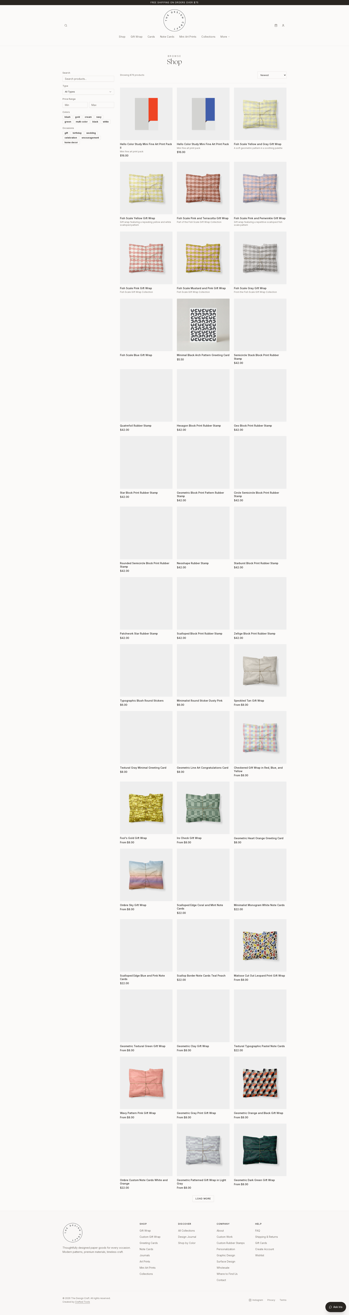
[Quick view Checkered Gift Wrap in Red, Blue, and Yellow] (239, 759)
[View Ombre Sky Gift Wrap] (146, 875)
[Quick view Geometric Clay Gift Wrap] (182, 1037)
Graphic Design (226, 1255)
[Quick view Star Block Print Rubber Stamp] (125, 484)
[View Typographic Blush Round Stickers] (146, 670)
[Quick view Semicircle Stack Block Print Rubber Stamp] (239, 346)
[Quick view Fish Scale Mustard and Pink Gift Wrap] (182, 279)
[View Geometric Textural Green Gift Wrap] (146, 1015)
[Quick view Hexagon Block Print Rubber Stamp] (182, 416)
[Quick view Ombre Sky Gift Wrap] (125, 896)
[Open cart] (276, 25)
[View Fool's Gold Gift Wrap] (146, 808)
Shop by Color (187, 1242)
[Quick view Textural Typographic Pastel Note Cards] (239, 1037)
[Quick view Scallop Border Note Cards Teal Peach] (182, 966)
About (220, 1230)
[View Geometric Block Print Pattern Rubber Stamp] (203, 462)
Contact (221, 1280)
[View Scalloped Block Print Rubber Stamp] (203, 603)
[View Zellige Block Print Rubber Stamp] (260, 603)
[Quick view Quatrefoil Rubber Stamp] (125, 416)
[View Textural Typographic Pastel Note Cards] (260, 1015)
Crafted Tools (82, 1301)
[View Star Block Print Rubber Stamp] (146, 462)
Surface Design (226, 1261)
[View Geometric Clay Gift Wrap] (203, 1015)
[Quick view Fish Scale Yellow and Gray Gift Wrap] (239, 135)
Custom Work (225, 1236)
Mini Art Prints (187, 36)
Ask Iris (337, 1306)
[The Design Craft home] (174, 20)
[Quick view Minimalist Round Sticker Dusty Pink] (182, 691)
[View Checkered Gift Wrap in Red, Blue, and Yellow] (260, 737)
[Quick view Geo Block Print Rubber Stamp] (239, 416)
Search (66, 72)
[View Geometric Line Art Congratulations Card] (203, 737)
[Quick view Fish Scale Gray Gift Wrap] (239, 279)
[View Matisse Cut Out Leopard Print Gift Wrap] (260, 945)
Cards (151, 36)
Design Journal (187, 1236)
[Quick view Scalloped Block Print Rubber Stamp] (182, 624)
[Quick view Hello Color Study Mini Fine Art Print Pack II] (125, 135)
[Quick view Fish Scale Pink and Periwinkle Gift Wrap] (239, 209)
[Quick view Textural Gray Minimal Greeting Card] (125, 759)
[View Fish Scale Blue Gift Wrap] (146, 325)
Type (65, 86)
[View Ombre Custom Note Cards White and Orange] (146, 1150)
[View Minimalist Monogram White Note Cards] (260, 875)
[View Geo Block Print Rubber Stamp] (260, 395)
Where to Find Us (227, 1273)
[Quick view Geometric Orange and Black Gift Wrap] (239, 1104)
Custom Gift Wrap (150, 1236)
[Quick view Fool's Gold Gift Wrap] (125, 829)
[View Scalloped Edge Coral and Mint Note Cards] (203, 875)
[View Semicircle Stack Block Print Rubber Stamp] (260, 325)
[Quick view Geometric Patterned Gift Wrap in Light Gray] (182, 1171)
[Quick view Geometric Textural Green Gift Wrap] (125, 1037)
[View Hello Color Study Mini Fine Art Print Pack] (203, 114)
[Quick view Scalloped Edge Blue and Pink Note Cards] (125, 966)
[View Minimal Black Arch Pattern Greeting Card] (203, 325)
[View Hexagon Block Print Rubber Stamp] (203, 395)
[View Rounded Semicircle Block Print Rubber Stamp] (146, 533)
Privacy (271, 1300)
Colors (66, 112)
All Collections (186, 1230)
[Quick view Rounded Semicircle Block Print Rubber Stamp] (125, 554)
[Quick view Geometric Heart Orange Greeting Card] (239, 829)
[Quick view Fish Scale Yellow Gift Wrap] (125, 209)
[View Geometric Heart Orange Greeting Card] (260, 808)
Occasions (68, 128)
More (223, 36)
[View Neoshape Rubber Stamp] (203, 533)
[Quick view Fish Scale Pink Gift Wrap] (125, 279)
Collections (208, 36)
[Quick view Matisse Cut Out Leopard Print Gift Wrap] (239, 966)
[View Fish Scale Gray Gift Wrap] (260, 258)
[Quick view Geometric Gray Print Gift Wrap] (182, 1104)
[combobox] (88, 92)
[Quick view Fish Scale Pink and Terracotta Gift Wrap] (182, 209)
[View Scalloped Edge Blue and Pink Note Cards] (146, 945)
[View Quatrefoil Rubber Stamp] (146, 395)
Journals (145, 1255)
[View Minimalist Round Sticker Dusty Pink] (203, 670)
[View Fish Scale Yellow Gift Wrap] (146, 188)
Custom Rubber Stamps (231, 1242)
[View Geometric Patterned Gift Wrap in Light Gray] (203, 1150)
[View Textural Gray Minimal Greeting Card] (146, 737)
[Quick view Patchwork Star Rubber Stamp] (125, 624)
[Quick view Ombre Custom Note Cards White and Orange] (125, 1171)
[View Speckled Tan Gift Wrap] (260, 670)
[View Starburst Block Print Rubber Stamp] (260, 533)
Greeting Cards (149, 1242)
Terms (283, 1300)
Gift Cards (261, 1242)
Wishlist (259, 1255)
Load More (203, 1198)
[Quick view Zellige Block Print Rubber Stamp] (239, 624)
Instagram (257, 1300)
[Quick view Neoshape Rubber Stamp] (182, 554)
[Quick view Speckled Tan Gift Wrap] (239, 691)
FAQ (257, 1230)
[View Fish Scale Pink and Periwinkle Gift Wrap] (260, 188)
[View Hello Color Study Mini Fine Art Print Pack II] (146, 114)
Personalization (226, 1249)
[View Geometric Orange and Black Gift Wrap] (260, 1083)
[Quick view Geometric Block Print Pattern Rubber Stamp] (182, 484)
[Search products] (66, 25)
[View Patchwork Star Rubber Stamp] (146, 603)
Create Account (264, 1249)
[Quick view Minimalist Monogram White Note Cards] (239, 896)
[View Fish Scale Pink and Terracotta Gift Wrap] (203, 188)
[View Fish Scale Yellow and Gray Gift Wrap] (260, 114)
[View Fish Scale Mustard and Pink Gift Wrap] (203, 258)
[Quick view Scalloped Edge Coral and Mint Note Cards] (182, 896)
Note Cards (167, 36)
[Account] (283, 25)
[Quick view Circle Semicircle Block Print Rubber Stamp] (239, 484)
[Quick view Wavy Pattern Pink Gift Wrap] (125, 1104)
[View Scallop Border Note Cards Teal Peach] (203, 945)
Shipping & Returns (266, 1236)
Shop (122, 36)
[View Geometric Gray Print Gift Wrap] (203, 1083)
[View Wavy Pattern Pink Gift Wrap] (146, 1083)
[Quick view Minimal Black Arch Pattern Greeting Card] (182, 346)
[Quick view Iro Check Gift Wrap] (182, 829)
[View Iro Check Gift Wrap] (203, 808)
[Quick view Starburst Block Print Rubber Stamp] (239, 554)
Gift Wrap (137, 36)
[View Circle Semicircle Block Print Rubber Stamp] (260, 462)
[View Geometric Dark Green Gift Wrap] (260, 1150)
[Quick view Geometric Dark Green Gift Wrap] (239, 1171)
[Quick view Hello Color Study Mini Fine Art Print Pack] (182, 135)
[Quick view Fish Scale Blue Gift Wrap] (125, 346)
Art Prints (145, 1261)
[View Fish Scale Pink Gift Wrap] (146, 258)
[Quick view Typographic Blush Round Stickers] (125, 691)
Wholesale (223, 1267)
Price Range (69, 99)
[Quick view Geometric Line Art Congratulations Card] (182, 759)
